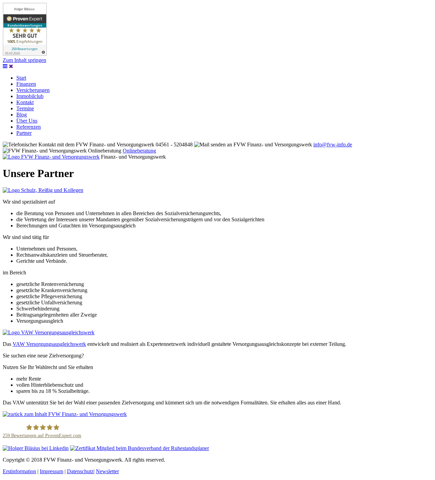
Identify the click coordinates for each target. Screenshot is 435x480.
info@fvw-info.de (332, 144)
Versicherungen (33, 90)
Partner (24, 133)
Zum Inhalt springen (24, 60)
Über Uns (26, 121)
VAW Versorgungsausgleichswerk (49, 344)
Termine (25, 108)
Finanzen (26, 84)
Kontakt (25, 102)
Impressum (51, 471)
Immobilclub (30, 96)
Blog (21, 114)
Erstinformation (19, 471)
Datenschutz (80, 471)
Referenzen (28, 127)
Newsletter (107, 471)
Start (21, 78)
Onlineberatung (139, 151)
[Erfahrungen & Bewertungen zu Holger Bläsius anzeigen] (25, 54)
